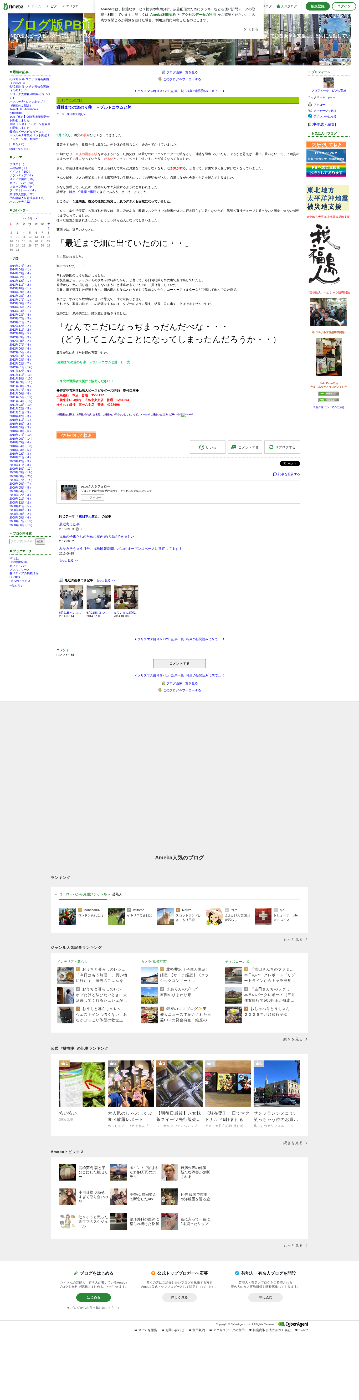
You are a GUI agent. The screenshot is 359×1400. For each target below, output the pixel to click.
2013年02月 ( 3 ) (20, 318)
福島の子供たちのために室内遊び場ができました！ (98, 537)
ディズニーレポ (237, 961)
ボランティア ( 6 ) (21, 175)
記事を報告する (289, 474)
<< (25, 218)
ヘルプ (303, 1330)
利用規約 (198, 1330)
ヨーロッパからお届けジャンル (83, 894)
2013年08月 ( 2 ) (20, 295)
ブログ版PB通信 (59, 25)
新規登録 (318, 6)
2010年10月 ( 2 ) (20, 423)
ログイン (344, 6)
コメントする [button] (248, 447)
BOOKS (14, 577)
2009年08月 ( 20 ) (20, 476)
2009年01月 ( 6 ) (20, 498)
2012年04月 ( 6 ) (20, 355)
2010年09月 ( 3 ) (20, 427)
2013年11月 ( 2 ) (20, 284)
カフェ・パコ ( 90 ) (21, 182)
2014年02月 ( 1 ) (20, 277)
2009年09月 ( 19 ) (20, 472)
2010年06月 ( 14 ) (20, 438)
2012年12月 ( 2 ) (20, 325)
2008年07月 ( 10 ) (20, 521)
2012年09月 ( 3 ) (20, 337)
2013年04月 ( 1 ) (20, 310)
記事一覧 (177, 91)
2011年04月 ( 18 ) (20, 401)
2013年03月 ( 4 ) (20, 314)
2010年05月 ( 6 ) (20, 442)
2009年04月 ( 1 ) (20, 491)
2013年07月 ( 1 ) (20, 299)
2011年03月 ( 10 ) (20, 404)
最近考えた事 (69, 524)
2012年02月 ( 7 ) (20, 363)
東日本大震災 (75, 114)
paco (331, 97)
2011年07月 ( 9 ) (20, 389)
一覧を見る (16, 144)
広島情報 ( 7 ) (18, 168)
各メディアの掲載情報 (23, 573)
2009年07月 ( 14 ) (20, 479)
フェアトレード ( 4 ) (22, 190)
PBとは (14, 558)
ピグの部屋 (339, 90)
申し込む (265, 1297)
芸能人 (117, 894)
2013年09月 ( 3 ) (20, 292)
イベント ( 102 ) (19, 171)
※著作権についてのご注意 (329, 407)
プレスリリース (19, 569)
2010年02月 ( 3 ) (20, 453)
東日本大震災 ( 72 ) (21, 194)
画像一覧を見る (19, 148)
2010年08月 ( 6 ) (20, 431)
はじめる (93, 1297)
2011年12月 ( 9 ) (20, 370)
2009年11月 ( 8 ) (20, 464)
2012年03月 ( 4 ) (20, 359)
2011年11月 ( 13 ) (20, 374)
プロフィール (320, 90)
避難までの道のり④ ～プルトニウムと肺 (94, 107)
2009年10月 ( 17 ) (20, 468)
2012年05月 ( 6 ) (20, 352)
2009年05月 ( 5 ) (20, 487)
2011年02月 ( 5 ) (20, 408)
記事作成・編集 (322, 124)
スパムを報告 (147, 1330)
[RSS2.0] (328, 400)
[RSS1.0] (328, 395)
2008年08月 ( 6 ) (20, 517)
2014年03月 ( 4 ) (20, 273)
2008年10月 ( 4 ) (20, 509)
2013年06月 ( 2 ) (20, 303)
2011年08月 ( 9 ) (20, 386)
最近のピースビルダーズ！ (26, 131)
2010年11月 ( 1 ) (20, 419)
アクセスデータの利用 (229, 1330)
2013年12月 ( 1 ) (20, 280)
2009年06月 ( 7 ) (20, 483)
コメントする (179, 663)
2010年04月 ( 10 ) (20, 446)
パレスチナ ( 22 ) (20, 201)
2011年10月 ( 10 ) (20, 378)
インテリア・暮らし (72, 961)
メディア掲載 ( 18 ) (21, 179)
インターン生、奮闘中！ (25, 139)
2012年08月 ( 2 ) (20, 340)
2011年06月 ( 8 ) (20, 393)
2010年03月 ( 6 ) (20, 450)
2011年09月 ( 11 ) (20, 382)
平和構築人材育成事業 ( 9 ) (26, 197)
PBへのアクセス (19, 580)
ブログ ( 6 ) (16, 164)
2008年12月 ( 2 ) (20, 502)
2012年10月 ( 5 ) (20, 333)
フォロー (95, 497)
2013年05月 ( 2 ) (20, 307)
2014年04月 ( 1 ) (20, 269)
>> (35, 218)
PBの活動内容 (18, 561)
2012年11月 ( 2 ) (20, 329)
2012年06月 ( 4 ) (20, 348)
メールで (145, 414)
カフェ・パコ (18, 565)
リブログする (285, 447)
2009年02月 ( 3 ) (20, 494)
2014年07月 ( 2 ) (20, 265)
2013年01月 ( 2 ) (20, 322)
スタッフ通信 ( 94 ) (21, 186)
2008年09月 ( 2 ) (20, 513)
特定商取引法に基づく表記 (272, 1330)
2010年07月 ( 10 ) (20, 434)
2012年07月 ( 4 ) (20, 344)
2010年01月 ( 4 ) (20, 457)
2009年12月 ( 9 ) (20, 461)
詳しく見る (179, 1297)
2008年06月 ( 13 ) (20, 525)
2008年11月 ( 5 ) (20, 506)
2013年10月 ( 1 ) (20, 288)
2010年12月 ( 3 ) (20, 416)
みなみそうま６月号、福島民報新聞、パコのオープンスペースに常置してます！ (120, 549)
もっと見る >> (68, 560)
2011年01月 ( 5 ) (20, 412)
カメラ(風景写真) (154, 961)
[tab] (83, 894)
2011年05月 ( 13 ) (20, 397)
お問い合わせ (174, 1330)
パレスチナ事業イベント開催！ (29, 135)
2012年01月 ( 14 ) (20, 367)
